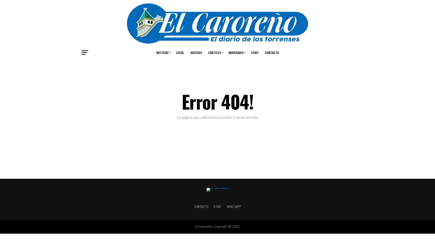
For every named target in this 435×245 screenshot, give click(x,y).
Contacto (272, 52)
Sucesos (196, 52)
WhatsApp (234, 206)
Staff (255, 52)
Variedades (236, 52)
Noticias (162, 52)
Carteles (214, 52)
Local (180, 52)
